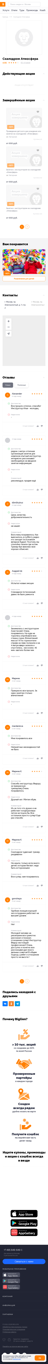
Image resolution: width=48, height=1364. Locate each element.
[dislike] (41, 426)
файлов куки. (17, 1359)
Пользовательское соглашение (14, 1329)
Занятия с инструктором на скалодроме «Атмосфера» (23, 171)
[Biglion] (5, 4)
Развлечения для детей (24, 279)
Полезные (21, 385)
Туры (21, 10)
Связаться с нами (24, 1261)
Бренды (5, 17)
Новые (7, 385)
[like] (37, 426)
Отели (14, 10)
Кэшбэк (43, 10)
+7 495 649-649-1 (13, 1250)
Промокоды (32, 10)
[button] (3, 262)
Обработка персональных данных (15, 1327)
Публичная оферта (9, 1332)
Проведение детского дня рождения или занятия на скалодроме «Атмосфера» (23, 132)
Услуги (6, 10)
